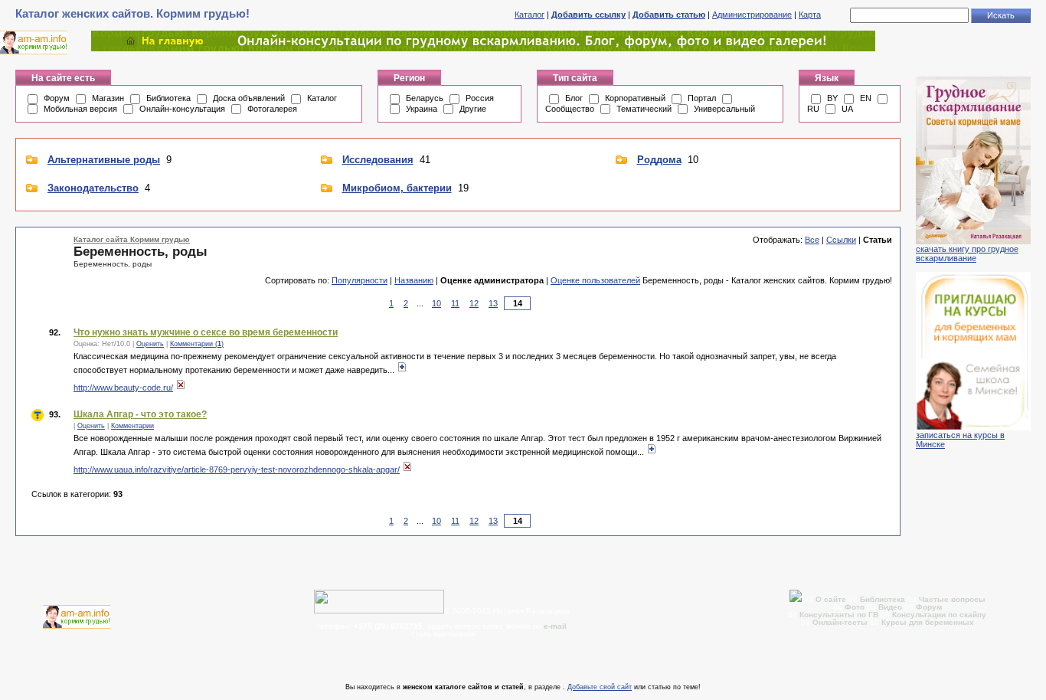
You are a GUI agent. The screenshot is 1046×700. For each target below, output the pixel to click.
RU (813, 108)
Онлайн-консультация (182, 108)
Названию (413, 280)
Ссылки (841, 239)
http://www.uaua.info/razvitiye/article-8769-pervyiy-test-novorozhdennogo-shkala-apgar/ (237, 469)
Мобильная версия (80, 108)
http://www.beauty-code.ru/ (123, 387)
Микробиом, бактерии (397, 188)
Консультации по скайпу (939, 614)
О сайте (832, 599)
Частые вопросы (952, 599)
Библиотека (168, 98)
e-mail (555, 626)
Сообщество (569, 108)
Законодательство (93, 188)
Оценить (150, 344)
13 (493, 303)
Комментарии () (197, 344)
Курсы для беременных (927, 622)
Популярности (359, 280)
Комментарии (132, 426)
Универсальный (724, 108)
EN (865, 98)
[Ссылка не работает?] (180, 387)
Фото (855, 607)
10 (436, 303)
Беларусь (424, 98)
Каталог (529, 14)
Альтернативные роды (103, 159)
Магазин (108, 98)
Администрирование (752, 14)
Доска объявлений (249, 98)
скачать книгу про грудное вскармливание (967, 253)
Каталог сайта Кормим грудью (132, 239)
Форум (57, 98)
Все (812, 239)
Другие (472, 108)
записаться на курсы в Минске (960, 439)
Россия (480, 98)
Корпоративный (635, 98)
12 (474, 303)
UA (847, 108)
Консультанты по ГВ (840, 614)
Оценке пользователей (595, 280)
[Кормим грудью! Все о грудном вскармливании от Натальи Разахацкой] (483, 48)
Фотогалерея (272, 108)
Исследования (377, 159)
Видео (890, 607)
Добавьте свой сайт (599, 687)
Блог (574, 98)
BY (832, 98)
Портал (702, 98)
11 (455, 303)
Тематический (644, 108)
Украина (421, 108)
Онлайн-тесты (841, 622)
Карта (810, 14)
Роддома (659, 159)
